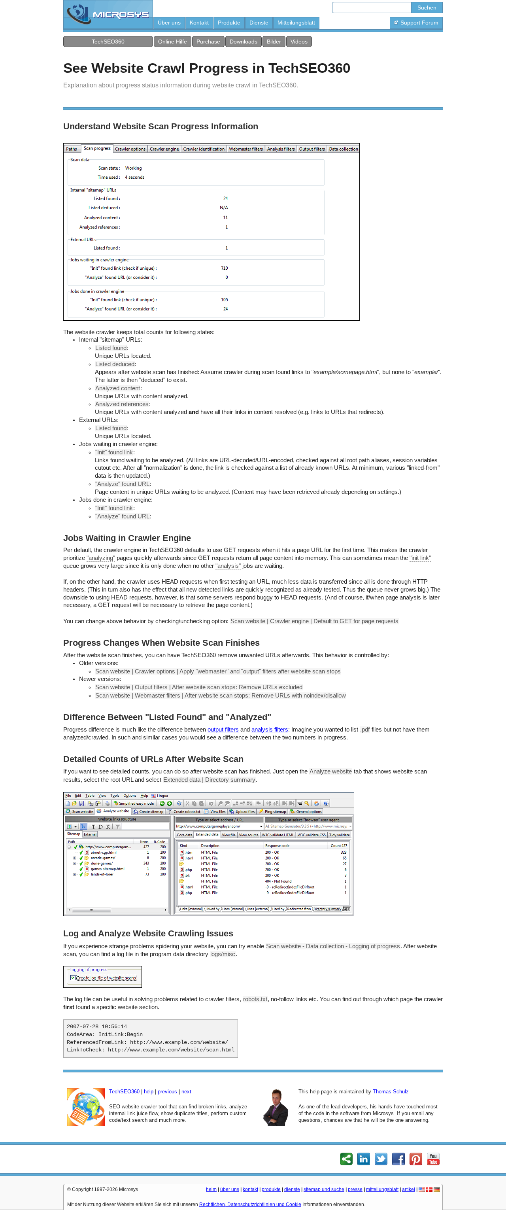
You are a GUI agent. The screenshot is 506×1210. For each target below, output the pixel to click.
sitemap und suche (324, 1189)
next (186, 1092)
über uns (229, 1189)
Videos (299, 41)
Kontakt (199, 22)
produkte (271, 1189)
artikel (408, 1189)
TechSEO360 (108, 41)
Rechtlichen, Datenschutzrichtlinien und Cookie (250, 1204)
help (148, 1092)
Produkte (229, 22)
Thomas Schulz (391, 1092)
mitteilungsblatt (382, 1189)
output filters (223, 729)
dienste (292, 1189)
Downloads (243, 41)
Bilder (274, 41)
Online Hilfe (172, 41)
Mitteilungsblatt (296, 22)
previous (167, 1092)
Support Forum (419, 22)
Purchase (208, 41)
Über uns (169, 22)
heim (211, 1189)
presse (355, 1189)
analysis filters (269, 729)
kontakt (250, 1189)
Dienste (258, 22)
